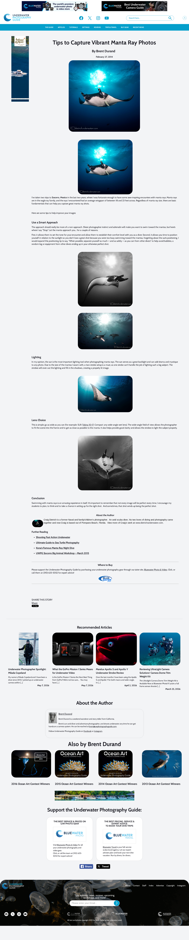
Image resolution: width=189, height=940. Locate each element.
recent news (138, 27)
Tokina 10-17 (88, 424)
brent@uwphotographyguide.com (102, 726)
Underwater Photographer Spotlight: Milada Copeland (27, 671)
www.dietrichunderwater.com (149, 523)
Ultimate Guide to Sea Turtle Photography (57, 542)
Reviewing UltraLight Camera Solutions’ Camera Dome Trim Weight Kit (155, 673)
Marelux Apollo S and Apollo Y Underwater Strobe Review (112, 671)
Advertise (160, 885)
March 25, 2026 (172, 689)
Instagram (98, 731)
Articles (61, 27)
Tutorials (73, 27)
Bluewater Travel (110, 847)
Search (170, 18)
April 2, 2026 (130, 685)
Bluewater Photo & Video (155, 569)
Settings (85, 27)
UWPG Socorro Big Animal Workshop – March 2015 (62, 553)
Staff (144, 885)
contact (136, 885)
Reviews (97, 27)
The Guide (49, 27)
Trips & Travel (111, 27)
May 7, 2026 (43, 685)
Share (35, 603)
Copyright (170, 885)
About (127, 885)
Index (151, 885)
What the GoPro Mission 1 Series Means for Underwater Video (72, 671)
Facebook (87, 731)
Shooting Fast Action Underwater (53, 537)
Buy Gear (124, 27)
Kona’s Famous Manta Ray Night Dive (55, 547)
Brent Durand (105, 51)
